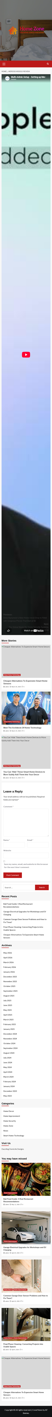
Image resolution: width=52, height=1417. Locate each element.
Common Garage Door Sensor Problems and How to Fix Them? (24, 920)
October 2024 (9, 1043)
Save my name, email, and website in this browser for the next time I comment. (26, 865)
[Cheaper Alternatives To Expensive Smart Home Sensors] (26, 661)
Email (30, 840)
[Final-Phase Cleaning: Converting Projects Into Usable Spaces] (26, 1324)
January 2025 (9, 1029)
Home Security (9, 1121)
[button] (4, 64)
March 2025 (8, 1019)
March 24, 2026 (16, 731)
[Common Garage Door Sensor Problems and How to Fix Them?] (26, 1276)
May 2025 (7, 1010)
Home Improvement (11, 1116)
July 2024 (7, 1058)
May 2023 (7, 1096)
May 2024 (7, 1067)
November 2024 (10, 1039)
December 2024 (10, 1034)
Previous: (25, 618)
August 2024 (8, 1053)
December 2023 (10, 1091)
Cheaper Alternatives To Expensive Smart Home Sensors (23, 936)
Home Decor (8, 1111)
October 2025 (9, 986)
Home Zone (8, 1126)
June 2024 (7, 1062)
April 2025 (7, 1015)
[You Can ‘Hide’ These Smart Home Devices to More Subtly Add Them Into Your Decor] (26, 752)
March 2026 (8, 962)
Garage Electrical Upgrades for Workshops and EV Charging (24, 913)
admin (7, 686)
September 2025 (10, 991)
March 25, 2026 (16, 686)
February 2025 (9, 1024)
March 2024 (8, 1077)
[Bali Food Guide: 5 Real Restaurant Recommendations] (26, 1179)
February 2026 (9, 967)
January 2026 (9, 972)
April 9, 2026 (15, 1349)
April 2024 (7, 1072)
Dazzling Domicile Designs (13, 1149)
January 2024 (9, 1086)
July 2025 (7, 1000)
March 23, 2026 (16, 778)
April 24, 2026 (16, 1253)
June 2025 (7, 1005)
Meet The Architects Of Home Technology (22, 728)
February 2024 (9, 1081)
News (5, 1131)
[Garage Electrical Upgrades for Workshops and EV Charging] (26, 1227)
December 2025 (10, 977)
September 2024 (10, 1048)
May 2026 (7, 953)
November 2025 (10, 981)
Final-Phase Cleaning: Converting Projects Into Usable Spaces (23, 928)
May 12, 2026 (16, 1204)
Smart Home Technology (12, 675)
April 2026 (7, 957)
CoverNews (37, 1410)
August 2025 (8, 996)
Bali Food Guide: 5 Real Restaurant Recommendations (18, 905)
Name (6, 840)
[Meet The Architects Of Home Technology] (26, 708)
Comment (8, 806)
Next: (29, 627)
